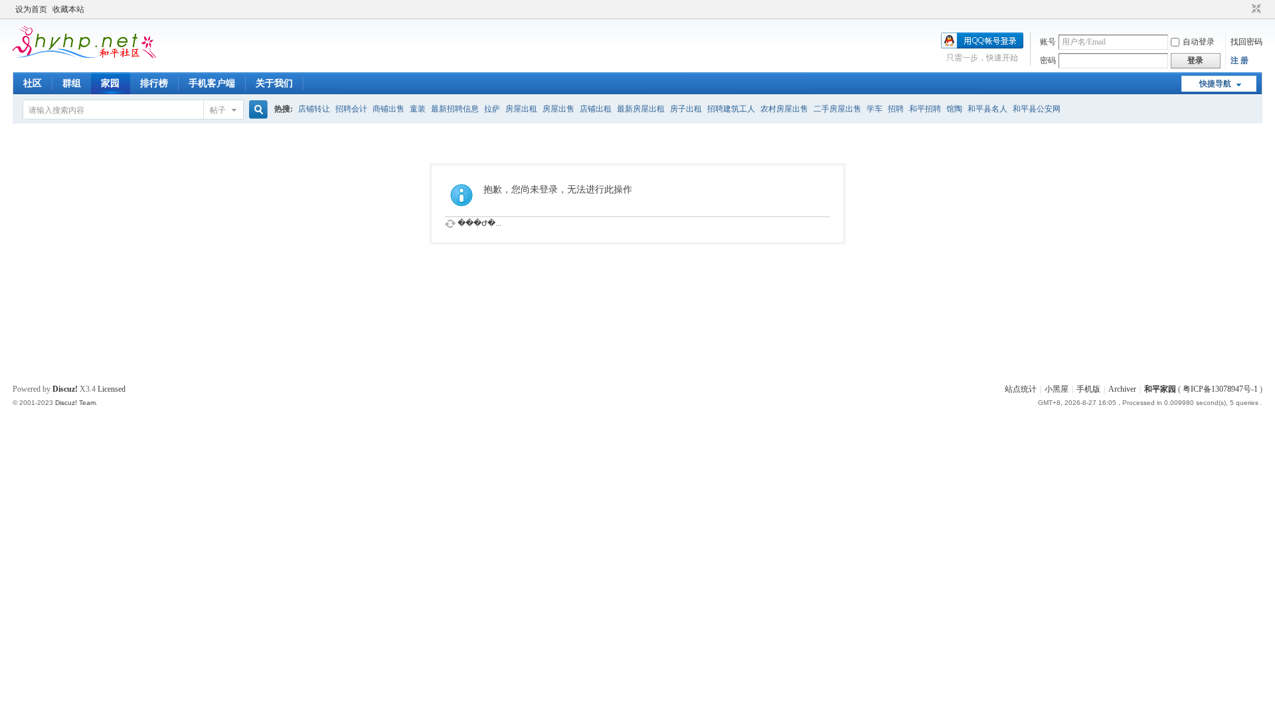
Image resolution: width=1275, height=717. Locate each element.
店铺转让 (314, 109)
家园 (110, 83)
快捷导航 (1215, 83)
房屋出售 (558, 109)
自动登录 (1199, 41)
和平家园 (1160, 389)
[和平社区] (109, 55)
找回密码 (1246, 41)
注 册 (1239, 60)
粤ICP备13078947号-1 (1220, 389)
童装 (418, 109)
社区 (32, 83)
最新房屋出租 (641, 109)
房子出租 (686, 109)
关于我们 (274, 83)
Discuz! (65, 389)
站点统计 (1021, 389)
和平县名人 (987, 109)
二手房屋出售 (837, 109)
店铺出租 (596, 109)
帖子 (218, 110)
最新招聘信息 (455, 109)
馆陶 (954, 109)
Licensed (112, 389)
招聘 (896, 109)
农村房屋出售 (784, 109)
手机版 (1088, 389)
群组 (71, 83)
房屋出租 (521, 109)
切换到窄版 (1254, 9)
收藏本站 (68, 9)
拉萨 (492, 109)
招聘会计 (351, 109)
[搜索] (256, 110)
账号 (1048, 41)
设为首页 (31, 9)
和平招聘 (925, 109)
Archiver (1122, 389)
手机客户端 (212, 83)
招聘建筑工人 (731, 109)
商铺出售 (388, 109)
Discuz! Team (75, 402)
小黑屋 (1056, 389)
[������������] (1243, 9)
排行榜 (154, 83)
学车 (875, 109)
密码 (1048, 60)
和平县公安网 (1037, 109)
